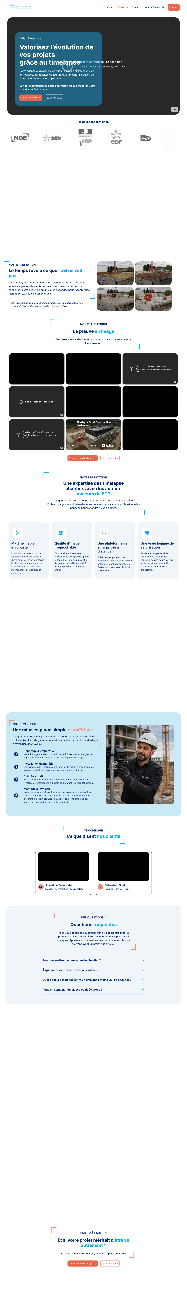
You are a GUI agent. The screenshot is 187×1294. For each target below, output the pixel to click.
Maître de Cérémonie (153, 7)
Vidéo (110, 7)
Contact (173, 7)
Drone (135, 7)
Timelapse (122, 7)
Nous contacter (110, 458)
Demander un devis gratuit (82, 458)
